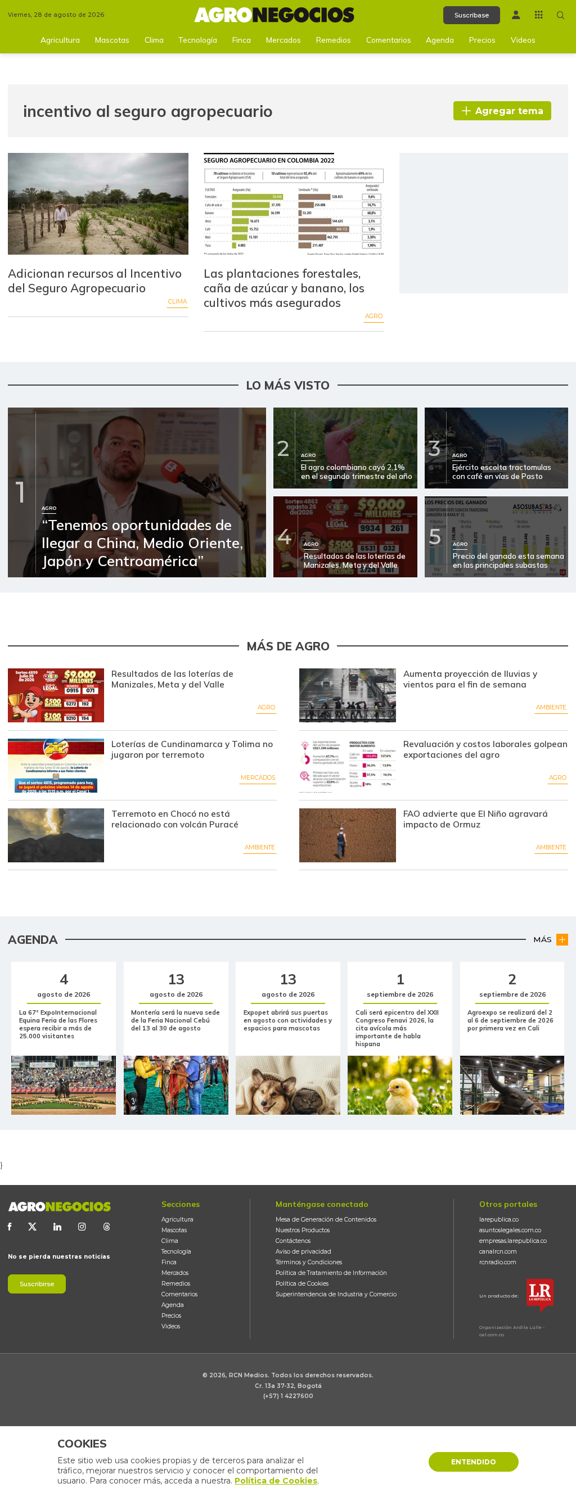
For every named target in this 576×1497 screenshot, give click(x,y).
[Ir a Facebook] (9, 1227)
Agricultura (60, 39)
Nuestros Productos (303, 1230)
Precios (482, 39)
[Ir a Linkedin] (57, 1227)
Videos (523, 39)
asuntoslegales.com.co (510, 1230)
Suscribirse (37, 1284)
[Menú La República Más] (539, 14)
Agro (373, 316)
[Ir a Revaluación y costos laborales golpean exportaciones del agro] (347, 766)
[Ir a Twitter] (32, 1227)
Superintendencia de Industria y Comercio (336, 1294)
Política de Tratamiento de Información (331, 1273)
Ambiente (551, 707)
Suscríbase (471, 15)
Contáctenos (293, 1241)
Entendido (473, 1462)
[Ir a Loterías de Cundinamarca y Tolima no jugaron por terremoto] (56, 766)
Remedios (333, 39)
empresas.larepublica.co (513, 1241)
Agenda (440, 39)
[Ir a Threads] (107, 1227)
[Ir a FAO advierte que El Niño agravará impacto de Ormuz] (347, 835)
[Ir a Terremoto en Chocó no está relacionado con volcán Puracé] (56, 835)
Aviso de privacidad (303, 1251)
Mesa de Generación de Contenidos (326, 1219)
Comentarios (388, 39)
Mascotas (112, 39)
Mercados (283, 39)
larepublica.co (499, 1219)
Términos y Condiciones (309, 1262)
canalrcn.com (498, 1251)
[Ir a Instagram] (82, 1227)
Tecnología (197, 39)
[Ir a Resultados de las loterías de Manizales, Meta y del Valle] (56, 695)
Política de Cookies (302, 1283)
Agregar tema (509, 111)
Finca (241, 39)
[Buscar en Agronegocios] (561, 15)
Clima (154, 39)
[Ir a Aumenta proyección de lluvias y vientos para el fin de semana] (347, 695)
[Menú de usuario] (516, 15)
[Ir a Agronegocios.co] (59, 1206)
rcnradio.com (497, 1262)
